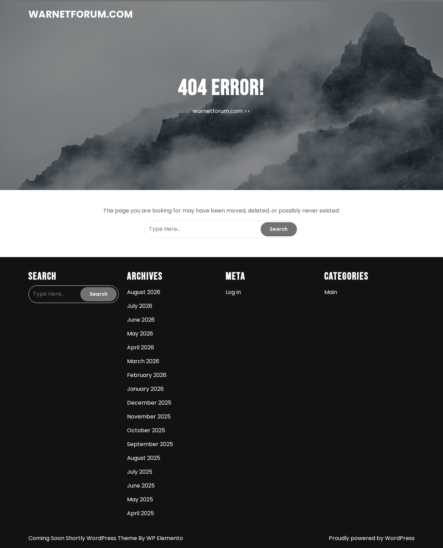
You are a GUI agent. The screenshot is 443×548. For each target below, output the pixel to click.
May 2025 (140, 499)
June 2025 (141, 486)
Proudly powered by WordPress (372, 538)
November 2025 (149, 417)
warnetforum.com (80, 14)
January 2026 (145, 389)
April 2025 (140, 513)
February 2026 (146, 375)
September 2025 (150, 444)
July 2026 (139, 306)
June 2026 (141, 320)
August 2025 (143, 458)
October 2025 (146, 430)
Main (330, 292)
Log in (233, 292)
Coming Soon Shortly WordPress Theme (83, 538)
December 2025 (149, 403)
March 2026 (143, 361)
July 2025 (139, 472)
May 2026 (140, 334)
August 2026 (143, 292)
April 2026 (140, 347)
